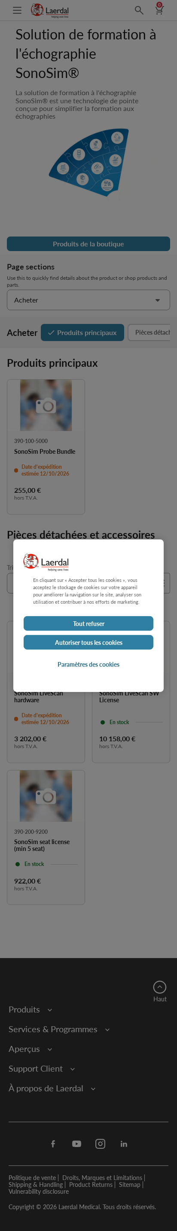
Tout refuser (88, 623)
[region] (88, 615)
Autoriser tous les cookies (88, 642)
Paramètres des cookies (88, 664)
